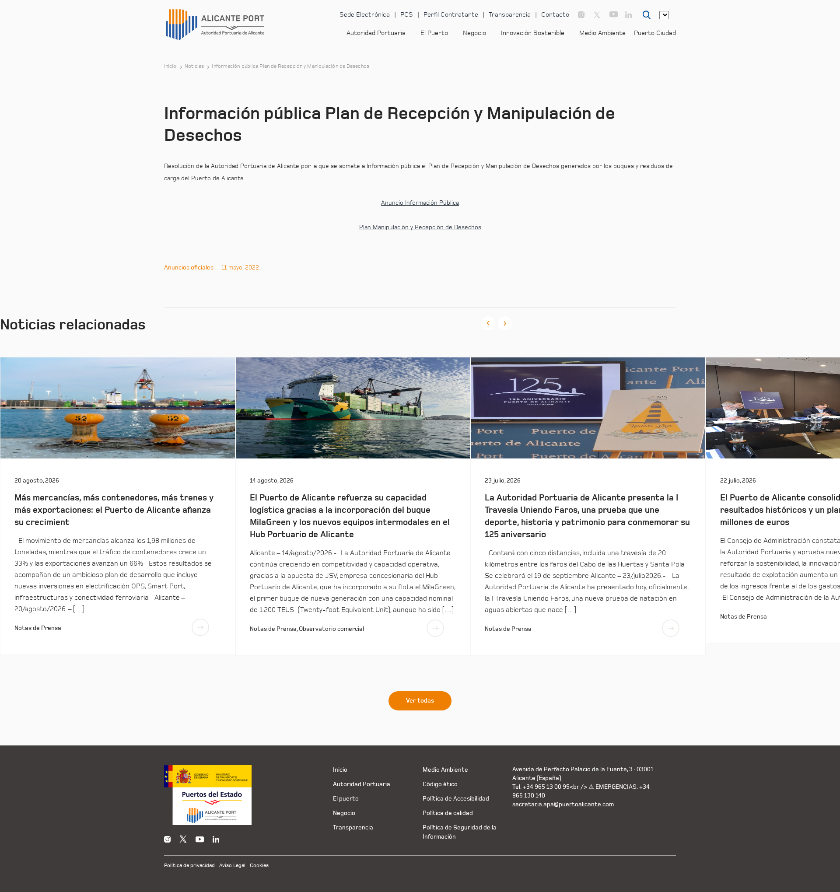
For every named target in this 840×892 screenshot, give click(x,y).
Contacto (555, 14)
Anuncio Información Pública (420, 203)
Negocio (474, 33)
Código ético (440, 784)
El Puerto (434, 33)
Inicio (170, 66)
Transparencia (510, 14)
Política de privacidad (189, 865)
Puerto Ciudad (655, 33)
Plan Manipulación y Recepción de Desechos (420, 227)
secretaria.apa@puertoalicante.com (563, 804)
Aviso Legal (232, 865)
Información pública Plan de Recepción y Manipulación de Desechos (290, 66)
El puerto (346, 798)
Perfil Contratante (451, 14)
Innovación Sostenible (532, 33)
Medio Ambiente (602, 33)
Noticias (194, 66)
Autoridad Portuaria (376, 33)
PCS (406, 14)
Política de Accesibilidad (456, 798)
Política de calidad (448, 813)
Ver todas (420, 701)
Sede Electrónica (365, 14)
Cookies (259, 865)
